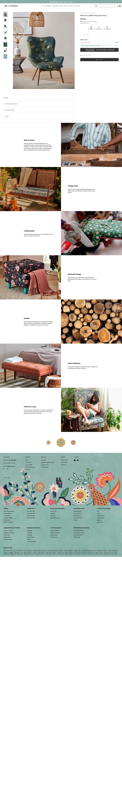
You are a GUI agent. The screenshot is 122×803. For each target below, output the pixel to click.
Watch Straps (77, 537)
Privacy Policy (64, 460)
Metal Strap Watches (79, 530)
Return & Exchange (30, 467)
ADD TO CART (99, 59)
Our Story (43, 460)
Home (81, 12)
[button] (83, 19)
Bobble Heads (7, 537)
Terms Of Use (64, 462)
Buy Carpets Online (78, 518)
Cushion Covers (100, 518)
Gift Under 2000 (31, 513)
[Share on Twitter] (86, 55)
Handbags (29, 530)
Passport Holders (54, 530)
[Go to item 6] (5, 44)
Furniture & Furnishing (103, 508)
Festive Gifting (7, 513)
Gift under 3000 (31, 515)
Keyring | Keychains (8, 530)
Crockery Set (53, 511)
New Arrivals (77, 6)
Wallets (29, 539)
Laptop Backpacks (31, 541)
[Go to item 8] (5, 56)
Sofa (98, 511)
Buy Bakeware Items (55, 518)
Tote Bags (29, 532)
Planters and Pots (78, 513)
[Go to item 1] (5, 14)
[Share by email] (90, 55)
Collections (71, 6)
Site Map (28, 469)
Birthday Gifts (7, 520)
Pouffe (98, 513)
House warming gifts (9, 511)
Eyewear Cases (53, 537)
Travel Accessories (55, 528)
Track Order (28, 462)
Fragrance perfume (54, 532)
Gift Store (61, 6)
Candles (75, 520)
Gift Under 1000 (31, 511)
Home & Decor (48, 6)
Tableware (52, 513)
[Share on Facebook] (84, 55)
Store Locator (29, 464)
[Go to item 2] (5, 20)
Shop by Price (31, 508)
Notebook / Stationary (9, 532)
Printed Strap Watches (79, 532)
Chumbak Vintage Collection (12, 528)
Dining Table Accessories (57, 508)
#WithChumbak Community (48, 462)
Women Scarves (54, 535)
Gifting (6, 508)
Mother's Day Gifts (8, 522)
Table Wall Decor (78, 511)
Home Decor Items (79, 508)
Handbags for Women (33, 528)
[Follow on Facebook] (4, 469)
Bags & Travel (55, 6)
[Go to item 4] (5, 32)
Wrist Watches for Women (81, 528)
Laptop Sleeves (30, 537)
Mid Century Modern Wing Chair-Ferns (90, 12)
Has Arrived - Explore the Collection (61, 1)
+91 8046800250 (12, 460)
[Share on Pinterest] (88, 55)
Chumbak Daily (44, 467)
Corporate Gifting (8, 518)
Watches (66, 6)
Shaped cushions (8, 539)
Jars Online (53, 515)
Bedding (99, 520)
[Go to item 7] (5, 50)
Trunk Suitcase (77, 515)
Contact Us (63, 464)
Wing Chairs (100, 522)
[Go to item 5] (5, 38)
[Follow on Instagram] (7, 469)
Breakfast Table (100, 515)
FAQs (27, 460)
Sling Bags (29, 535)
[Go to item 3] (5, 26)
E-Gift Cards (7, 515)
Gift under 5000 (31, 518)
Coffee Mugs (7, 535)
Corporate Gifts (45, 464)
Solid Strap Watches (78, 535)
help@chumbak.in (11, 466)
